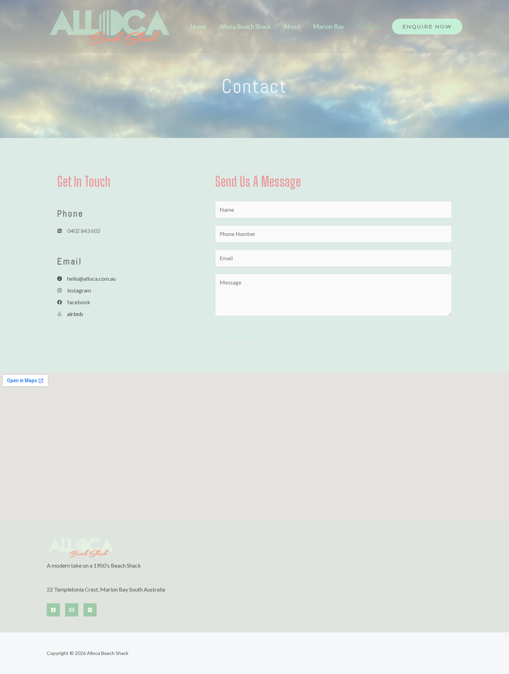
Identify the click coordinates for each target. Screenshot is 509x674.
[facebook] (73, 302)
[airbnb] (70, 314)
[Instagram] (90, 609)
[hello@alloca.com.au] (86, 278)
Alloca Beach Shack (245, 26)
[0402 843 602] (78, 231)
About (292, 26)
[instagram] (74, 290)
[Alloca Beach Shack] (110, 26)
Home (198, 26)
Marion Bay (328, 26)
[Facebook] (53, 609)
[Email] (71, 609)
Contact (368, 26)
